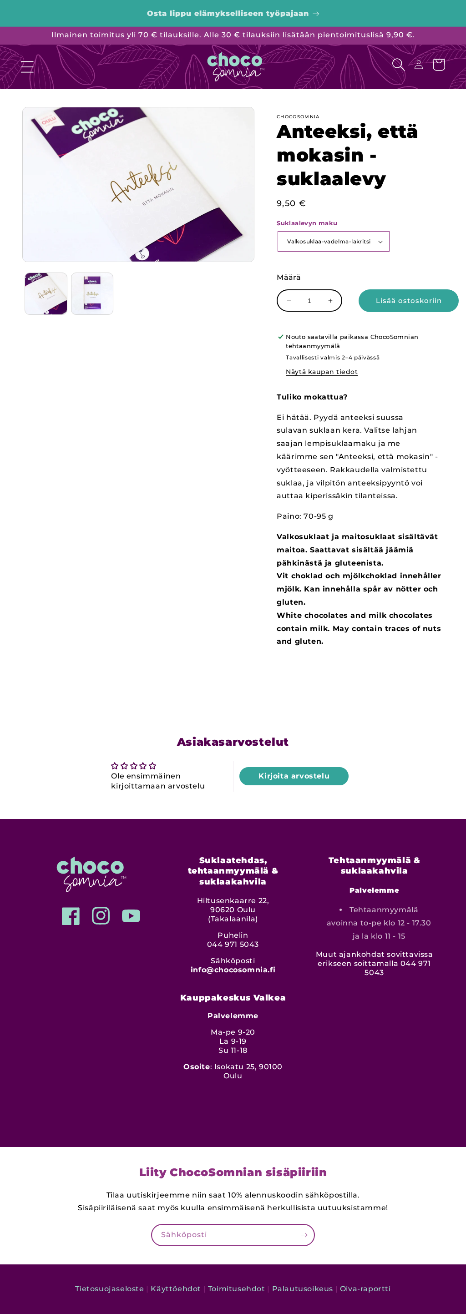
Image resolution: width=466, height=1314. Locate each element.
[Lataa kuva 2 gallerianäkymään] (92, 294)
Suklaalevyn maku (307, 223)
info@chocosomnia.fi (233, 969)
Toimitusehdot (236, 1288)
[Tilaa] (304, 1235)
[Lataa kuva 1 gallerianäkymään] (46, 294)
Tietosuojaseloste (109, 1288)
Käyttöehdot (176, 1288)
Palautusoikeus (302, 1288)
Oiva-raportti (365, 1288)
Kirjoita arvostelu (293, 776)
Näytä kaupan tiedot (322, 372)
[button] (27, 65)
